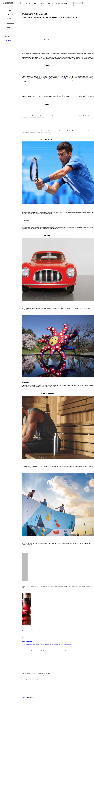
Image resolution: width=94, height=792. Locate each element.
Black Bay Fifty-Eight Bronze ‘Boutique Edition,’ (55, 78)
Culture (41, 3)
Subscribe (87, 3)
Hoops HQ (65, 3)
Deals (58, 3)
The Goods (50, 3)
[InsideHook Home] (7, 3)
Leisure (25, 3)
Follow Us (78, 3)
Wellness (33, 3)
